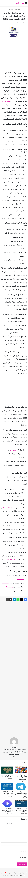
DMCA (11, 875)
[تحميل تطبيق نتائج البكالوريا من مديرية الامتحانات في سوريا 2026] (21, 803)
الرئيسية (17, 9)
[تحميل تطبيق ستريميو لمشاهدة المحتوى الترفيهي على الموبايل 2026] (7, 803)
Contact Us (16, 875)
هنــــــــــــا (7, 591)
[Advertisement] (14, 55)
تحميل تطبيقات (11, 9)
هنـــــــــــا (9, 587)
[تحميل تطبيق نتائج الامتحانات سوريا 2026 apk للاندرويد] (7, 770)
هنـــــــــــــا (20, 579)
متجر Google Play (9, 508)
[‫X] (21, 599)
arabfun (14, 747)
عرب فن (3, 872)
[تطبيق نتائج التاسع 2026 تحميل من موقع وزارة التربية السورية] (7, 786)
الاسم (25, 844)
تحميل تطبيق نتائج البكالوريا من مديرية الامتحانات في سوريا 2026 (21, 810)
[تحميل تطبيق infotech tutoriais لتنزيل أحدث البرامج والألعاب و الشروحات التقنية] (21, 770)
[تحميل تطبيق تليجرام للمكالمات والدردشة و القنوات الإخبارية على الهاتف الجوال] (21, 786)
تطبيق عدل (12, 450)
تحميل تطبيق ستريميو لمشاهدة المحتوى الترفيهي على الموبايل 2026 (7, 810)
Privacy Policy (6, 875)
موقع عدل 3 (6, 101)
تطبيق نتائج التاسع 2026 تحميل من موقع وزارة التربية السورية (8, 793)
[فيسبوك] (25, 599)
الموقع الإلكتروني (23, 857)
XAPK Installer (10, 559)
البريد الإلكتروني (23, 850)
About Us (22, 875)
